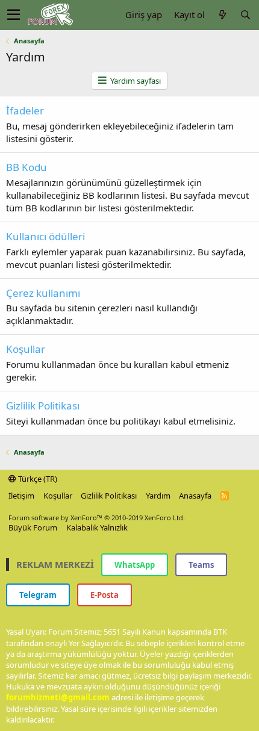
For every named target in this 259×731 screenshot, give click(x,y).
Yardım (158, 495)
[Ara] (245, 15)
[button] (13, 15)
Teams (201, 564)
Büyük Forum (32, 527)
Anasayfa (195, 495)
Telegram (38, 594)
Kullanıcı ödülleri (45, 236)
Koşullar (25, 349)
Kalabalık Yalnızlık (97, 527)
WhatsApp (134, 564)
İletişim (21, 495)
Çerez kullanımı (43, 293)
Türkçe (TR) (36, 478)
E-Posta (104, 594)
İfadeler (25, 110)
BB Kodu (26, 167)
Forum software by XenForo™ (96, 517)
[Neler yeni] (222, 15)
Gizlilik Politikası (43, 405)
